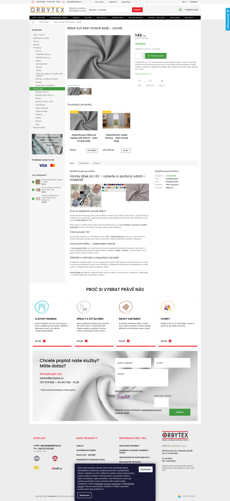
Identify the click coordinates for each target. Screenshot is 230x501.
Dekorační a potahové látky (90, 459)
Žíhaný (38, 98)
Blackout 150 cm (42, 92)
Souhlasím (146, 469)
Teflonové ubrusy (43, 54)
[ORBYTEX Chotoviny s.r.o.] (175, 436)
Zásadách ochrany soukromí (108, 483)
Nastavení (84, 495)
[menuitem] (38, 18)
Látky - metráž (38, 35)
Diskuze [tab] (96, 163)
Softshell (38, 114)
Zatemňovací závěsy (41, 38)
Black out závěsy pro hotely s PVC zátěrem (49, 74)
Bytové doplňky (39, 127)
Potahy (38, 118)
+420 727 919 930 (46, 448)
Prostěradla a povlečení (44, 85)
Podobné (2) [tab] (84, 163)
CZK (183, 2)
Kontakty (113, 2)
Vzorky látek (38, 88)
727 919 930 (47, 382)
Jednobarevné (41, 64)
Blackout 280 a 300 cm (44, 95)
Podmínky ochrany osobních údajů (134, 451)
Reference (126, 2)
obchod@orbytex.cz (52, 378)
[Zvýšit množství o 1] (144, 54)
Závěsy (38, 61)
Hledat (137, 10)
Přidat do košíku (157, 56)
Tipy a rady (99, 2)
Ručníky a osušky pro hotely (46, 79)
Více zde (38, 341)
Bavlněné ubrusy (43, 57)
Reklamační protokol (130, 462)
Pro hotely (37, 48)
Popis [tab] (72, 163)
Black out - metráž (85, 455)
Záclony (36, 44)
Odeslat (180, 412)
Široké (38, 70)
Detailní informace (142, 74)
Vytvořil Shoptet (188, 496)
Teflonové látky (41, 111)
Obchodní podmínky (129, 446)
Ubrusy (36, 41)
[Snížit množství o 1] (144, 57)
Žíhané (39, 67)
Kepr (37, 124)
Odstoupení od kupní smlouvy (134, 457)
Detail (125, 150)
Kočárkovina (40, 105)
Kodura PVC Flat (41, 108)
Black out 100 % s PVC (44, 101)
